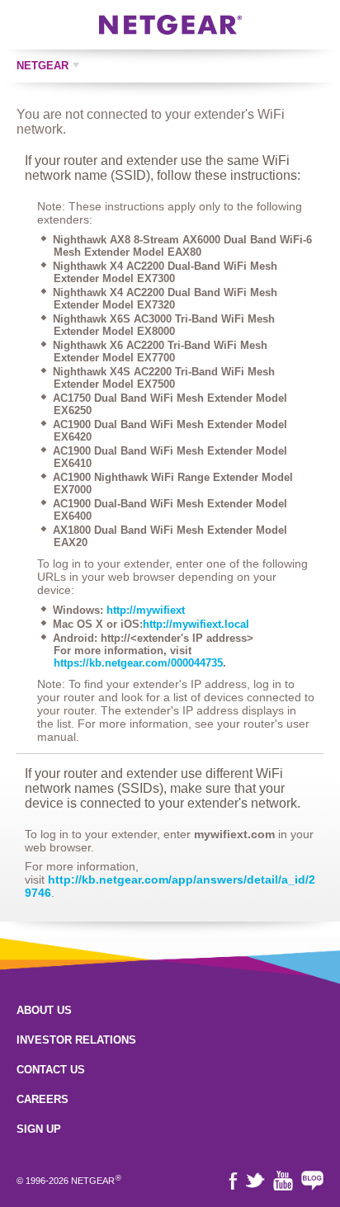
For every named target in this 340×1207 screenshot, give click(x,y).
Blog (312, 1180)
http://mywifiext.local (196, 624)
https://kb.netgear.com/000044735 (138, 663)
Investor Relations (76, 1040)
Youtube (283, 1180)
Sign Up (39, 1129)
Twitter (255, 1180)
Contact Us (51, 1069)
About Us (44, 1010)
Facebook (233, 1180)
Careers (42, 1099)
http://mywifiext (145, 610)
